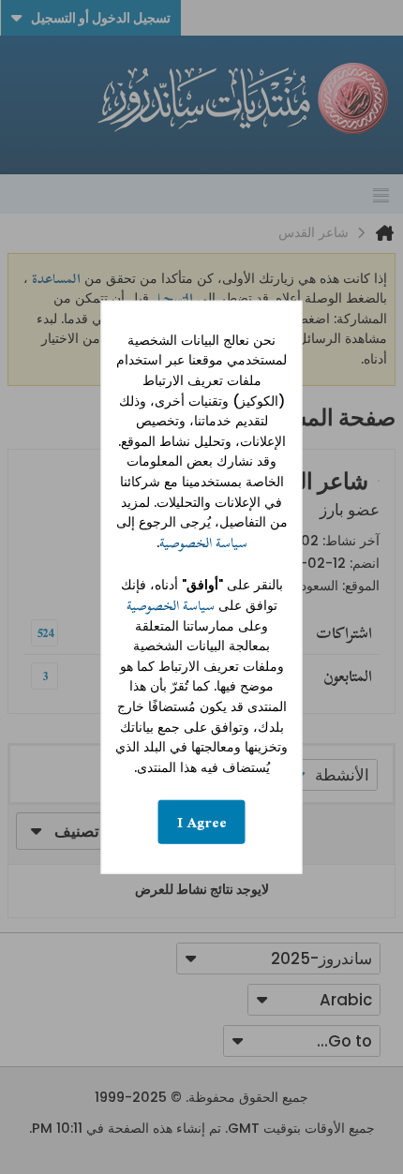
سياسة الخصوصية (203, 543)
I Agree (202, 822)
